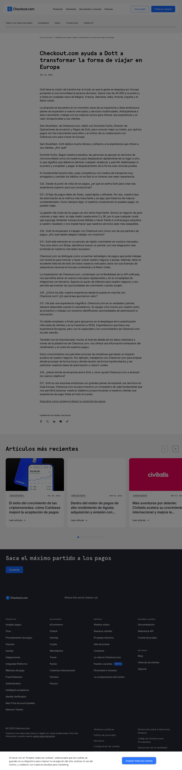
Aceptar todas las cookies (139, 760)
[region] (91, 760)
